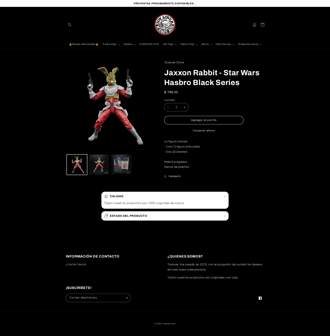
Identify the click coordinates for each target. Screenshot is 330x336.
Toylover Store (168, 324)
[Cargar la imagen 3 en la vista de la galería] (121, 164)
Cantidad (169, 100)
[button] (70, 25)
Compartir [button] (174, 176)
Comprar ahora (204, 130)
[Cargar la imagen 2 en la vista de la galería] (99, 164)
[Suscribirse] (126, 298)
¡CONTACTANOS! (76, 264)
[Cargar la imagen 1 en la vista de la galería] (77, 164)
